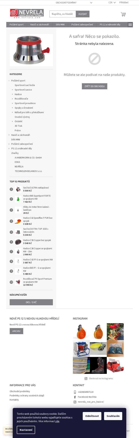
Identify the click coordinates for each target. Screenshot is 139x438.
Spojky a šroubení (24, 108)
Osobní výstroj (22, 117)
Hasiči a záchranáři (20, 135)
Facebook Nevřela (87, 397)
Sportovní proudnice (25, 103)
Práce (18, 130)
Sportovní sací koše (25, 85)
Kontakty (14, 400)
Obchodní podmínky (66, 2)
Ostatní (18, 121)
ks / (31, 302)
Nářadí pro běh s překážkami (29, 112)
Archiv (16, 331)
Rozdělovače (21, 98)
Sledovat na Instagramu (101, 378)
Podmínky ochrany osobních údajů (27, 395)
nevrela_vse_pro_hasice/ (91, 402)
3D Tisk (18, 126)
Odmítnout (92, 416)
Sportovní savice (23, 90)
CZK (110, 2)
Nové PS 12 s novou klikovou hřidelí (27, 324)
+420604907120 (85, 392)
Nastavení (26, 430)
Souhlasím (113, 416)
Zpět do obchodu (95, 86)
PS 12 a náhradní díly (21, 148)
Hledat (82, 13)
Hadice (18, 94)
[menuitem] (16, 24)
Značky (15, 153)
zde (57, 421)
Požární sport (18, 80)
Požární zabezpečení (22, 144)
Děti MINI (15, 139)
